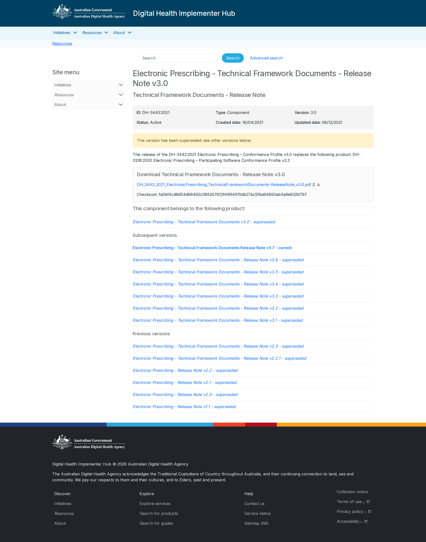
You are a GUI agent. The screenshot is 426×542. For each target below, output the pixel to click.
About (119, 32)
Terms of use (349, 501)
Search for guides (156, 523)
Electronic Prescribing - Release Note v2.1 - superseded (184, 382)
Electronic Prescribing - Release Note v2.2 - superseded (185, 370)
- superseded (204, 221)
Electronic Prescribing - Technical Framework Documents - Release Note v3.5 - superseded (218, 271)
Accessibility (348, 521)
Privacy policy (350, 511)
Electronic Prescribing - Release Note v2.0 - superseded (185, 394)
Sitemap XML (256, 523)
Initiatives (61, 32)
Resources (91, 32)
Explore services (155, 503)
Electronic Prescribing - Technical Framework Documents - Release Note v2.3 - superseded (218, 346)
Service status (257, 513)
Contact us (254, 503)
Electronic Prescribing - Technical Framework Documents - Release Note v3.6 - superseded (218, 259)
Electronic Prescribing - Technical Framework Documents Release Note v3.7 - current (212, 247)
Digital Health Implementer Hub (184, 13)
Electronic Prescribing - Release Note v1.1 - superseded (184, 406)
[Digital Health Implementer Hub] (88, 13)
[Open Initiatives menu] (75, 32)
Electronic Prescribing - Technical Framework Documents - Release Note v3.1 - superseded (217, 320)
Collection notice (352, 491)
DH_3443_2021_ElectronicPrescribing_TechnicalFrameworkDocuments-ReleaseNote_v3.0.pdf (224, 184)
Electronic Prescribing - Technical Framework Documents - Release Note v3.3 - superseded (218, 296)
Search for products (159, 513)
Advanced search (266, 58)
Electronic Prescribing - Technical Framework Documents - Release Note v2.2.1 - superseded (219, 358)
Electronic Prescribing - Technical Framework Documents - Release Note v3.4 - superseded (218, 283)
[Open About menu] (130, 32)
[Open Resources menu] (106, 32)
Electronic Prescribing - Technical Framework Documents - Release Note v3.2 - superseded (218, 308)
